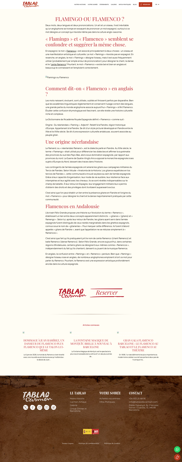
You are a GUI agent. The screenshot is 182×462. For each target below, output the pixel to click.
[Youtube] (47, 407)
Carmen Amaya (78, 402)
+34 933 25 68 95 (137, 398)
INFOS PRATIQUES (125, 4)
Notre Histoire (77, 398)
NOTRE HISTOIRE (80, 4)
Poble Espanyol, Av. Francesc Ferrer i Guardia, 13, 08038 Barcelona (144, 407)
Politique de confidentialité (89, 443)
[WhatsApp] (177, 449)
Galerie (73, 405)
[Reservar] (177, 457)
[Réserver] (91, 293)
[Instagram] (40, 407)
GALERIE (114, 4)
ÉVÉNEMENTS (104, 4)
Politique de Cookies (112, 443)
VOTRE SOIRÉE (93, 4)
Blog (135, 4)
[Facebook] (33, 407)
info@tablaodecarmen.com (143, 402)
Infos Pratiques (107, 402)
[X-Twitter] (26, 407)
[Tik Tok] (54, 407)
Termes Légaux (68, 443)
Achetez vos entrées (109, 398)
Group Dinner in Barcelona (78, 409)
